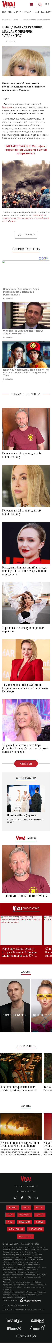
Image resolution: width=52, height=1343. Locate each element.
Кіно (10, 1222)
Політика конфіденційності (14, 1309)
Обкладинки (16, 1229)
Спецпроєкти (26, 778)
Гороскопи (35, 1229)
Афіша (26, 1106)
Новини (13, 1207)
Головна (6, 19)
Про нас (19, 1186)
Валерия (7, 107)
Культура (25, 1215)
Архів (16, 19)
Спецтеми (24, 1222)
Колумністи (25, 1236)
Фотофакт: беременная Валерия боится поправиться (26, 150)
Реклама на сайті (26, 1192)
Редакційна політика (36, 1309)
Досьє (26, 972)
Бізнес (39, 1222)
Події (10, 1215)
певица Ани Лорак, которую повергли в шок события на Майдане (25, 218)
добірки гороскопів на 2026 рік (26, 896)
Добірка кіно (26, 1046)
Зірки (26, 1207)
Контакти (32, 1186)
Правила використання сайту (15, 1305)
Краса (39, 1207)
